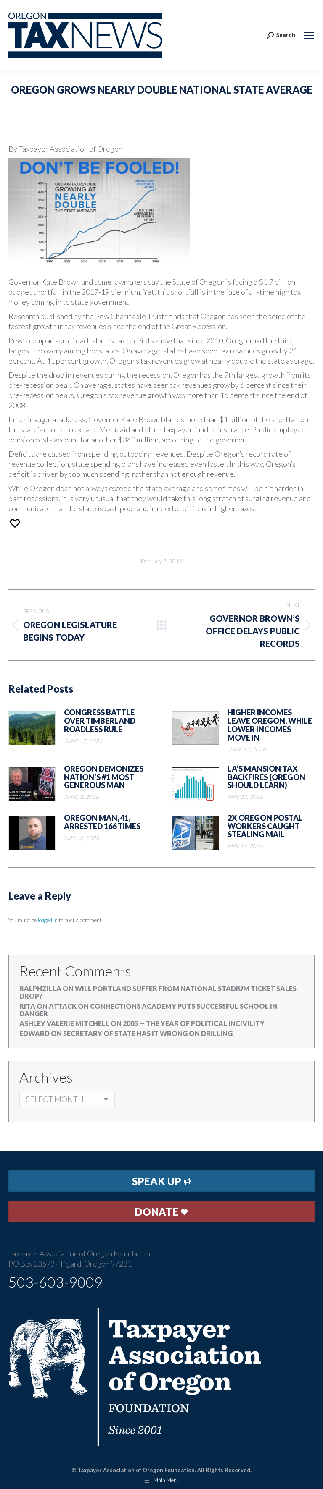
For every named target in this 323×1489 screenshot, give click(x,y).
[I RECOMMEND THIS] (16, 523)
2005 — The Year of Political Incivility (194, 1023)
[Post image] (32, 728)
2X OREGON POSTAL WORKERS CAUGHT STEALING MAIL (265, 826)
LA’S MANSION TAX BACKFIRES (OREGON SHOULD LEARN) (266, 777)
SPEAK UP (158, 1181)
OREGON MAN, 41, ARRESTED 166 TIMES (102, 822)
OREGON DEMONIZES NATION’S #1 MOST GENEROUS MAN (103, 777)
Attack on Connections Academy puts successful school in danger (148, 1010)
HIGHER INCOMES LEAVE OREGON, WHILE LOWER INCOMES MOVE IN (270, 725)
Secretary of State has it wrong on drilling (148, 1033)
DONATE (158, 1212)
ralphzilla (40, 988)
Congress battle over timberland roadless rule (99, 721)
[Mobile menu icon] (309, 35)
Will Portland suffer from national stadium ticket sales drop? (158, 992)
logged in (48, 920)
